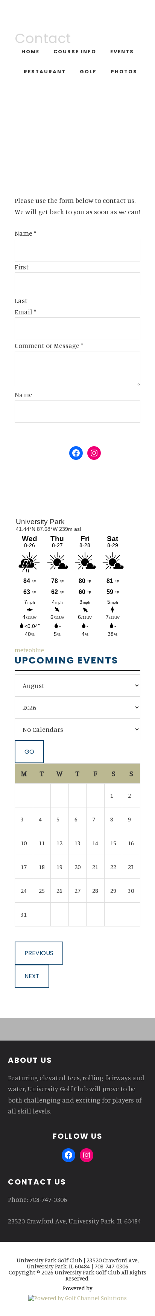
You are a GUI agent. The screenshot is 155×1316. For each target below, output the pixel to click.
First (22, 267)
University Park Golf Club (77, 23)
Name (25, 233)
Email (25, 312)
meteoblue (29, 650)
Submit (35, 434)
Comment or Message (49, 345)
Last (21, 300)
